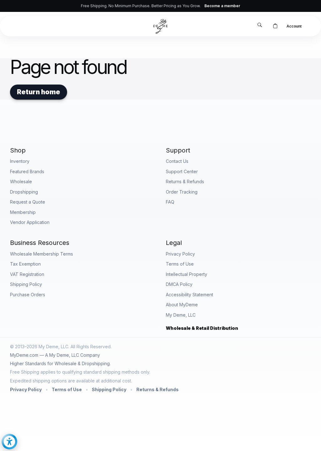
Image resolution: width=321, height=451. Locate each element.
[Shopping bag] (275, 26)
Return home (38, 92)
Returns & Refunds (185, 181)
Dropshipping (24, 191)
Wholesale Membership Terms (41, 254)
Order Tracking (181, 191)
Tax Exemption (25, 264)
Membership (23, 212)
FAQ (170, 202)
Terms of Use (180, 264)
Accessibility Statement (189, 294)
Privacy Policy (180, 254)
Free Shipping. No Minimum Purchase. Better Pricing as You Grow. (160, 5)
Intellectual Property (186, 274)
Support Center (182, 171)
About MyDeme (182, 304)
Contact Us (177, 161)
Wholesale (21, 181)
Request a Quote (27, 202)
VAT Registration (27, 274)
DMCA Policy (179, 284)
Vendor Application (30, 222)
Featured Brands (27, 171)
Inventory (19, 161)
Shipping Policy (26, 284)
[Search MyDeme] (259, 25)
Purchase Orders (27, 294)
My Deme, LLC (181, 315)
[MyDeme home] (160, 26)
